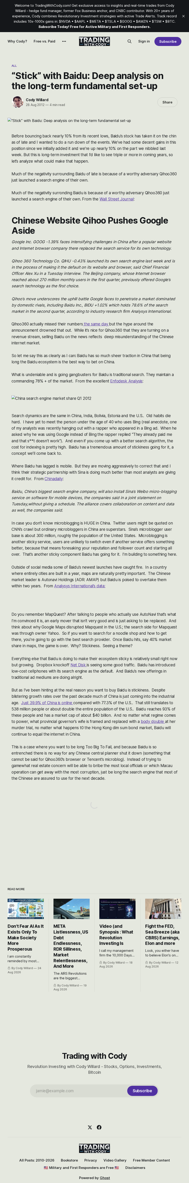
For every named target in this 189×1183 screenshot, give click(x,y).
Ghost (105, 1178)
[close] (183, 16)
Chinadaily (53, 478)
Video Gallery (115, 1160)
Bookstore (69, 1160)
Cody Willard (37, 99)
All (14, 65)
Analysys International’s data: (79, 586)
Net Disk (79, 665)
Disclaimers (135, 1167)
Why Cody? (17, 41)
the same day (96, 324)
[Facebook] (99, 1127)
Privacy (90, 1160)
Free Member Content (151, 1160)
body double (153, 721)
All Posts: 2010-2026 (36, 1160)
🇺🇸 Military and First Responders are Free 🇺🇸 (81, 1167)
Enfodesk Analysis (126, 381)
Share (167, 102)
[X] (90, 1127)
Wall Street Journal (117, 199)
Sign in (144, 41)
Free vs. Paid (44, 41)
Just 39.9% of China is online (47, 703)
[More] (64, 41)
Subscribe (168, 41)
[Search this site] (129, 41)
